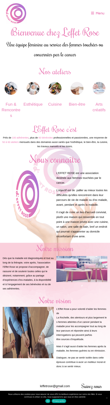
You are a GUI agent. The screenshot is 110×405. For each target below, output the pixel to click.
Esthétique (33, 104)
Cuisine (55, 104)
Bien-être (77, 104)
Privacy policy (59, 401)
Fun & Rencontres (11, 110)
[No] (106, 398)
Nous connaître (55, 158)
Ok (48, 401)
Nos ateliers (55, 71)
